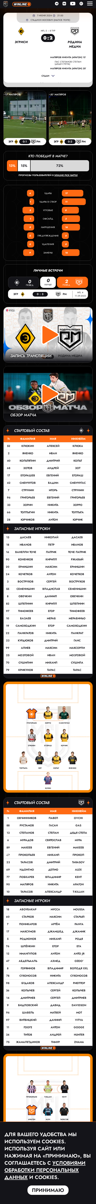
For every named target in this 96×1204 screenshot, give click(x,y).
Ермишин (26, 567)
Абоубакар (28, 909)
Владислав (51, 589)
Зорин (28, 505)
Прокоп (78, 855)
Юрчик (78, 520)
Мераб (51, 618)
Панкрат (77, 633)
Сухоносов (28, 976)
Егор (51, 611)
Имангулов (28, 954)
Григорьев (27, 498)
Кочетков (26, 574)
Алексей (53, 446)
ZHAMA (79, 1042)
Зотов (27, 468)
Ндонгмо (27, 870)
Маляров (26, 884)
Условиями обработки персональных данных (45, 1170)
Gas (78, 825)
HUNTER (79, 1035)
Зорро (77, 505)
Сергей (51, 582)
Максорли (77, 648)
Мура (78, 840)
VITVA (79, 1020)
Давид (55, 1005)
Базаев (25, 618)
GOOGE (79, 1027)
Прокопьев (27, 855)
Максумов (28, 932)
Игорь (53, 490)
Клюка (78, 446)
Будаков (27, 983)
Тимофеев (25, 611)
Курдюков (25, 641)
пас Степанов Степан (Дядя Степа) (68, 63)
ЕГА (79, 946)
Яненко (27, 453)
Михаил (51, 663)
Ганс (77, 641)
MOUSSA (79, 909)
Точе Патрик (77, 552)
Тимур (55, 1042)
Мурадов (26, 840)
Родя (79, 939)
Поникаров (28, 924)
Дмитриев (28, 998)
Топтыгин (28, 512)
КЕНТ (78, 877)
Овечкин (26, 596)
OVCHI (78, 818)
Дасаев (25, 537)
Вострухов (25, 582)
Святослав (53, 840)
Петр (51, 545)
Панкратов (26, 633)
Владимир (53, 877)
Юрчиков (28, 520)
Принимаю (48, 1190)
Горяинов (28, 968)
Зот (77, 468)
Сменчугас (78, 483)
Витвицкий (27, 1020)
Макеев (26, 848)
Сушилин (26, 663)
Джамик (79, 932)
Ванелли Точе (25, 552)
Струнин (28, 490)
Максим (51, 567)
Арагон (78, 884)
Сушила (77, 663)
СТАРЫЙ (79, 917)
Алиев (25, 648)
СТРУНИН (78, 490)
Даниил (51, 596)
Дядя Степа (78, 833)
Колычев (28, 990)
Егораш (77, 475)
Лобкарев (26, 877)
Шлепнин (25, 604)
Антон (53, 520)
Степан (53, 833)
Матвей (55, 1013)
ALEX (78, 870)
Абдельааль (28, 961)
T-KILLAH (78, 892)
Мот (79, 1013)
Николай (51, 537)
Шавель (28, 1013)
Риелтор (79, 983)
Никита (53, 505)
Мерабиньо (77, 618)
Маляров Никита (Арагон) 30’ (68, 68)
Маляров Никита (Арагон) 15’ (68, 57)
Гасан (53, 825)
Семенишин (26, 589)
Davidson (79, 1005)
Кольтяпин (28, 461)
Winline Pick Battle (66, 175)
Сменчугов (28, 483)
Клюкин (27, 446)
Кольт (77, 461)
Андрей (53, 468)
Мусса (55, 909)
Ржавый (77, 559)
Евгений (53, 475)
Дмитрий (53, 461)
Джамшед (55, 932)
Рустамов (27, 825)
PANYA (79, 924)
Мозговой (25, 655)
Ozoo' (79, 961)
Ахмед (55, 961)
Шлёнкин (28, 946)
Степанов (26, 833)
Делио (53, 870)
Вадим (53, 483)
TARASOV (78, 862)
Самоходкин (26, 626)
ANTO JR (79, 954)
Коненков (25, 559)
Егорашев (28, 475)
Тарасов (27, 862)
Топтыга (78, 512)
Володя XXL (79, 968)
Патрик (51, 552)
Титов (28, 1035)
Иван (53, 453)
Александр (53, 892)
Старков (28, 917)
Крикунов (25, 670)
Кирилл (51, 559)
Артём (55, 924)
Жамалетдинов (28, 1042)
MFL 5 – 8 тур (48, 30)
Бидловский (28, 1005)
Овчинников (26, 818)
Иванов (25, 545)
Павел (53, 818)
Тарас (51, 670)
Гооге (28, 1027)
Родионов (28, 939)
